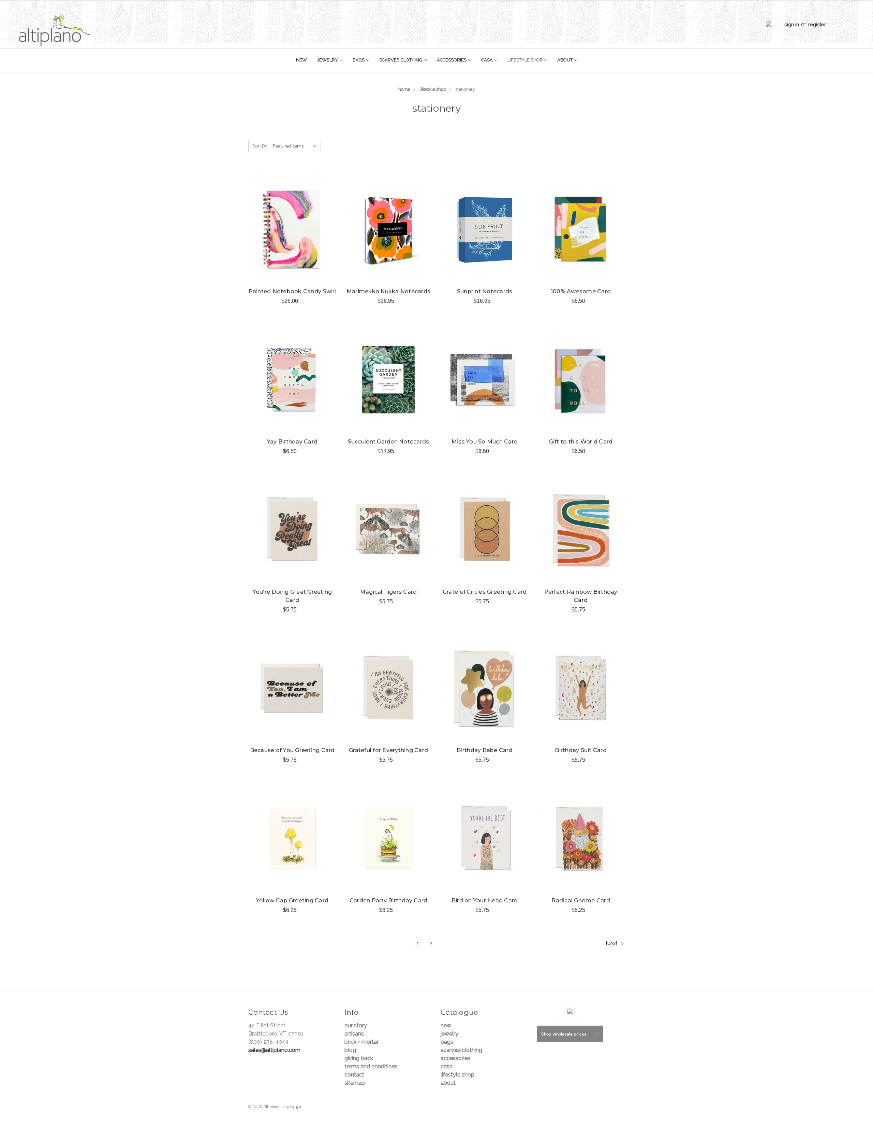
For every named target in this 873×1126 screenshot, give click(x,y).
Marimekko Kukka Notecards (388, 291)
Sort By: (260, 146)
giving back (358, 1058)
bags (359, 59)
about (565, 59)
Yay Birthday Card (292, 441)
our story (355, 1025)
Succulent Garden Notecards (388, 441)
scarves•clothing (401, 59)
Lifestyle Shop (525, 59)
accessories (452, 59)
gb (298, 1106)
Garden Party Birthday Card (389, 900)
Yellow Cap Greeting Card (292, 900)
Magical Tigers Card (388, 592)
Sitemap (354, 1083)
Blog (350, 1050)
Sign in (791, 24)
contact (354, 1074)
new (301, 59)
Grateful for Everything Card (388, 750)
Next (612, 943)
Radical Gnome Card (580, 900)
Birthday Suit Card (581, 750)
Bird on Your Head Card (485, 900)
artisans (354, 1033)
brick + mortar (361, 1042)
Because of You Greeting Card (292, 750)
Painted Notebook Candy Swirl (292, 291)
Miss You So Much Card (485, 441)
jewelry (328, 59)
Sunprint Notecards (485, 291)
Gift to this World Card (581, 441)
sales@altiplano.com (274, 1050)
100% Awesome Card (581, 291)
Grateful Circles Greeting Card (485, 592)
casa (487, 59)
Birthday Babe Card (485, 750)
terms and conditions (371, 1066)
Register (817, 24)
